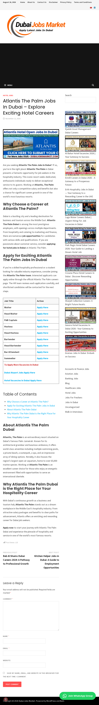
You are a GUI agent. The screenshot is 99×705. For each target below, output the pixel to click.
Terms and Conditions (83, 2)
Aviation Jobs (71, 373)
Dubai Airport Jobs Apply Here (19, 372)
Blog (67, 383)
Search (68, 95)
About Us (31, 2)
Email (6, 648)
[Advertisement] (49, 63)
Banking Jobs (71, 378)
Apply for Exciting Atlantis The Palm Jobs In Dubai (31, 405)
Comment (8, 599)
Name (6, 636)
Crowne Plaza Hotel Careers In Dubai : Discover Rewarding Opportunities (79, 276)
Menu (9, 85)
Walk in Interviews (73, 411)
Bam (62, 701)
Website (7, 660)
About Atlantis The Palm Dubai (21, 409)
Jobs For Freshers (73, 397)
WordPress (51, 701)
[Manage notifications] (6, 699)
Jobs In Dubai (71, 402)
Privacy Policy (65, 2)
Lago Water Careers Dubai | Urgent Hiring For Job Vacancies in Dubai (78, 221)
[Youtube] (91, 7)
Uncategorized (72, 407)
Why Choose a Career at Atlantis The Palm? (27, 401)
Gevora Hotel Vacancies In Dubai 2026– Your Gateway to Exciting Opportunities (79, 329)
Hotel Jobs (8, 95)
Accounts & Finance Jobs (77, 368)
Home (22, 2)
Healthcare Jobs (73, 388)
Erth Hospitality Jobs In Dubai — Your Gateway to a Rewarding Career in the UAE (79, 193)
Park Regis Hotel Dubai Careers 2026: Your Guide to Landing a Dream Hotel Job (80, 249)
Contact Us (41, 2)
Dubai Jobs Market (27, 701)
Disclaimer (53, 2)
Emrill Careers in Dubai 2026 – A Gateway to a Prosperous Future (80, 181)
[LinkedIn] (94, 7)
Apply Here (42, 307)
